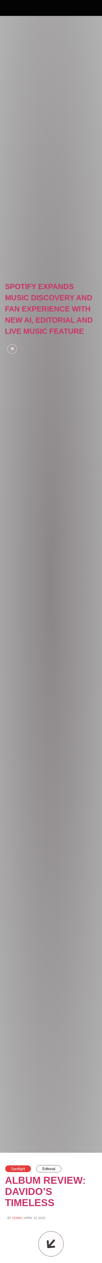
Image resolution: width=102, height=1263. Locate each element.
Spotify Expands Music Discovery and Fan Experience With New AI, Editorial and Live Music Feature (49, 308)
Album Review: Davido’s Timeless (45, 1191)
